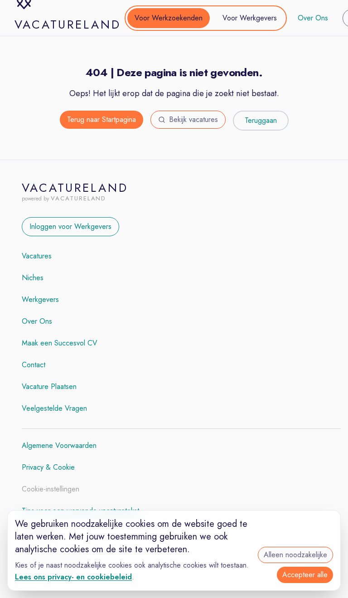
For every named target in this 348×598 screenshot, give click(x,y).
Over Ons (313, 18)
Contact (33, 365)
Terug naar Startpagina (101, 119)
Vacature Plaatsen (49, 386)
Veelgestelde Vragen (54, 408)
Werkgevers (40, 299)
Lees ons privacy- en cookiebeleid (73, 577)
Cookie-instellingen (50, 489)
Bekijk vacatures (193, 119)
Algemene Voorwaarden (59, 445)
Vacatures (37, 256)
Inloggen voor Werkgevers (70, 226)
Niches (33, 277)
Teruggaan (261, 120)
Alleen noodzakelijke (295, 554)
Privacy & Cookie (48, 467)
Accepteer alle (305, 574)
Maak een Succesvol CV (59, 343)
